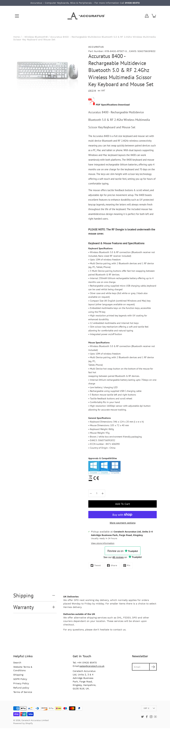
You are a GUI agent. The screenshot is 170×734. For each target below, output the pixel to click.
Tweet (97, 565)
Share (114, 565)
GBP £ (146, 708)
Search (17, 662)
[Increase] (102, 493)
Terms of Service (22, 692)
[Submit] (153, 667)
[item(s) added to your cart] (154, 15)
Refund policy (21, 687)
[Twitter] (142, 716)
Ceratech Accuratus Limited (35, 720)
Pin (128, 565)
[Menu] (17, 15)
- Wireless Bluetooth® (35, 36)
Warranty (23, 607)
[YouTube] (155, 716)
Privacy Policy (21, 683)
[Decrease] (90, 493)
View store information (102, 543)
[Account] (146, 15)
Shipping (23, 595)
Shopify (29, 723)
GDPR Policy (20, 679)
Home (16, 36)
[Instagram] (151, 716)
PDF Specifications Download (113, 104)
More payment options (122, 522)
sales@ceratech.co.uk (92, 666)
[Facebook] (146, 716)
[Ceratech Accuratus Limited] (85, 15)
